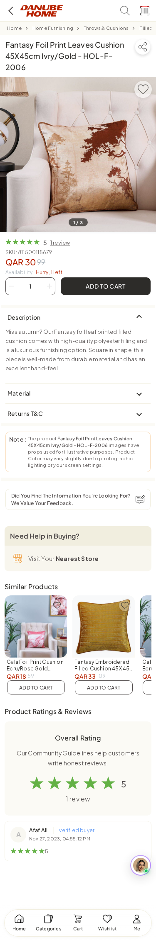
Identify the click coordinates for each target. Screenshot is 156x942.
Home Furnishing (52, 28)
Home (14, 28)
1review (60, 242)
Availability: (33, 272)
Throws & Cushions (106, 28)
